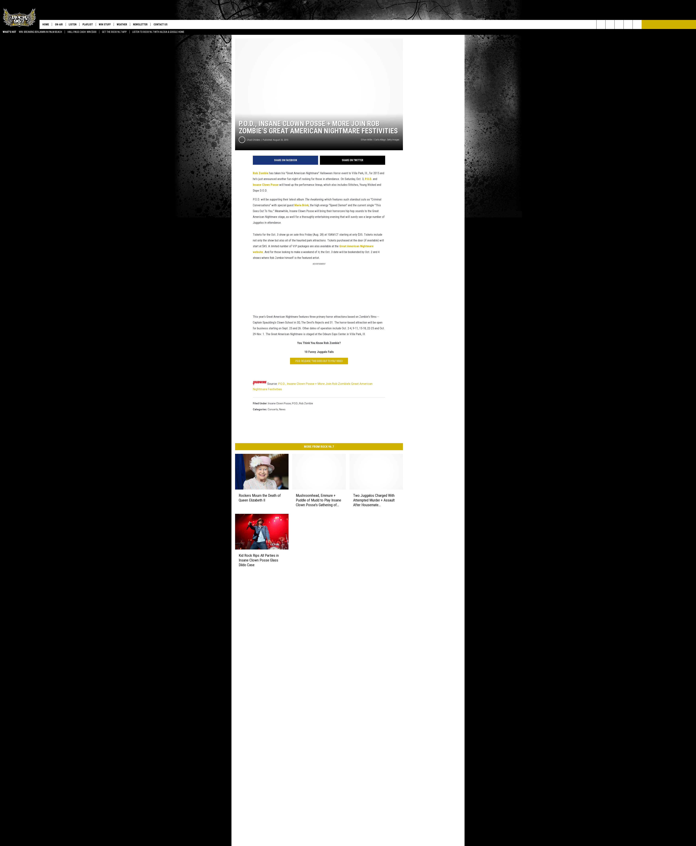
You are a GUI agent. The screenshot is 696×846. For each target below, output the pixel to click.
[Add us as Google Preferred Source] (610, 24)
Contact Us (160, 24)
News (282, 409)
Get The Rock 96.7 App (114, 31)
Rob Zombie (260, 173)
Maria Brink (301, 205)
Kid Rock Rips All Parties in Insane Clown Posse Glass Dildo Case (259, 560)
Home (45, 24)
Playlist (87, 24)
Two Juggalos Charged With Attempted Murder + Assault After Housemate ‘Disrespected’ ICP (374, 500)
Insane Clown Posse (266, 184)
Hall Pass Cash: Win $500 (82, 31)
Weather (122, 24)
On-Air (59, 24)
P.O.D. (368, 179)
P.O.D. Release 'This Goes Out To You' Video (319, 361)
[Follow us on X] (628, 24)
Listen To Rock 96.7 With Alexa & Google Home (158, 31)
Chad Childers (253, 139)
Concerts (273, 409)
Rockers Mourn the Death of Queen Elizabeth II (260, 497)
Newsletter (140, 24)
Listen (72, 24)
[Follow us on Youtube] (637, 24)
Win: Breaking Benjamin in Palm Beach (40, 31)
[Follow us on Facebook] (619, 24)
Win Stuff (105, 24)
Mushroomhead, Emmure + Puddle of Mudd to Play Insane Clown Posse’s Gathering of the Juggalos (318, 500)
